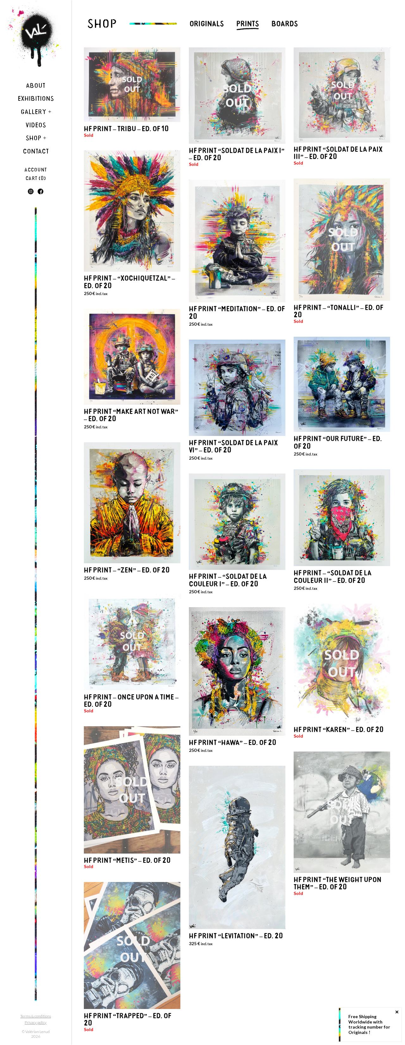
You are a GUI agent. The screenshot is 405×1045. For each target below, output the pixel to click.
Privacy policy (36, 1022)
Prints (247, 23)
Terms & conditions (35, 1016)
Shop (36, 138)
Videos (36, 125)
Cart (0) (35, 178)
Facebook (40, 191)
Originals (207, 23)
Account (35, 169)
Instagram (31, 191)
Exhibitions (36, 98)
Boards (284, 23)
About (35, 85)
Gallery (36, 112)
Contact (36, 151)
